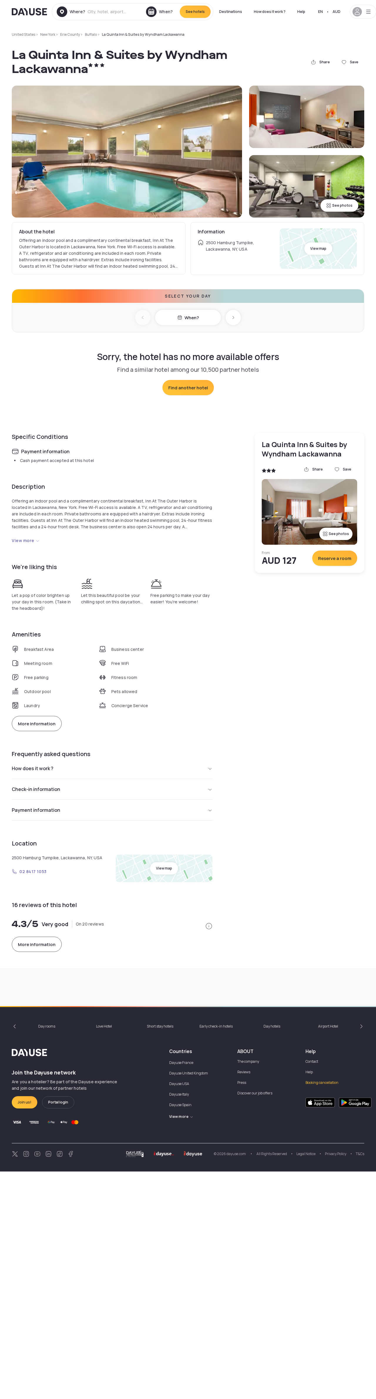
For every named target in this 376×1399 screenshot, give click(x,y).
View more (23, 540)
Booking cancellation (322, 1082)
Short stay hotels (160, 1026)
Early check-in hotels (216, 1026)
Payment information (36, 810)
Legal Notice (305, 1153)
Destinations (230, 11)
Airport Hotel (328, 1026)
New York (47, 34)
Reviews (243, 1071)
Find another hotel (188, 388)
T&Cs (360, 1153)
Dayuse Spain (180, 1104)
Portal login (58, 1102)
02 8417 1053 (33, 871)
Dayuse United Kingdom (188, 1073)
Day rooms (46, 1026)
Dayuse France (181, 1062)
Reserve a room (334, 558)
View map (318, 248)
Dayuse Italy (179, 1094)
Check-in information (36, 789)
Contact (312, 1061)
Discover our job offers (254, 1093)
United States (23, 34)
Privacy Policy (335, 1153)
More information (37, 724)
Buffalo (91, 34)
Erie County (70, 34)
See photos (342, 205)
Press (241, 1082)
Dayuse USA (179, 1083)
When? (191, 318)
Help (301, 11)
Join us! (24, 1102)
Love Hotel (104, 1026)
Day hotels (271, 1026)
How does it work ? (270, 11)
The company (248, 1061)
